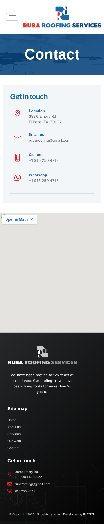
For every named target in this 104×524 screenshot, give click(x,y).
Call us (35, 155)
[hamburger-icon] (12, 17)
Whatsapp (38, 175)
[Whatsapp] (17, 178)
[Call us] (17, 157)
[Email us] (17, 137)
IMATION (89, 514)
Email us (36, 134)
